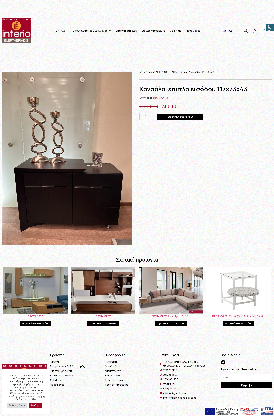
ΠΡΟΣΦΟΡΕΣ (164, 72)
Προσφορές (193, 30)
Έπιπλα (60, 30)
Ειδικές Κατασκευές (153, 30)
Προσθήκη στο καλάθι (179, 116)
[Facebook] (223, 362)
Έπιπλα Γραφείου (126, 30)
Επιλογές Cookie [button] (17, 405)
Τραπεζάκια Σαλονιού (242, 316)
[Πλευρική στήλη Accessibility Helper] (270, 27)
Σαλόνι (186, 316)
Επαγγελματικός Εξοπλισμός (90, 30)
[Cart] (265, 30)
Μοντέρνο (174, 316)
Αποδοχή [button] (35, 405)
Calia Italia (175, 30)
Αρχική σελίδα (147, 72)
